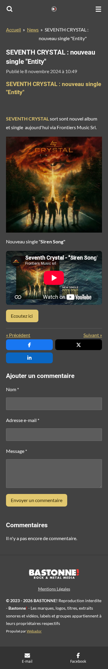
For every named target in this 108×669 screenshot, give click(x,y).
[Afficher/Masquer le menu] (98, 9)
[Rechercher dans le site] (9, 9)
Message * (16, 451)
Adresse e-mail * (22, 420)
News (33, 29)
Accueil (13, 29)
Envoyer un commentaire (36, 500)
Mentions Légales (54, 588)
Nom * (12, 389)
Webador (34, 631)
